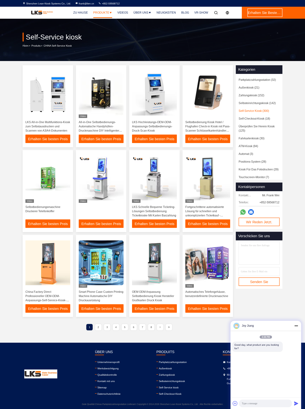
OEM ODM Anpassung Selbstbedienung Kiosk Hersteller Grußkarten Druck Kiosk (153, 296)
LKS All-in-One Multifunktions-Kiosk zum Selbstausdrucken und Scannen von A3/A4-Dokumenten (47, 126)
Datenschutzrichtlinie (109, 393)
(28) (252, 161)
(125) (257, 128)
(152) (251, 95)
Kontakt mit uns (106, 381)
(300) (254, 110)
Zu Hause (80, 12)
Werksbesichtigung (108, 368)
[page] (160, 327)
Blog (185, 12)
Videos (122, 12)
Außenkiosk (165, 368)
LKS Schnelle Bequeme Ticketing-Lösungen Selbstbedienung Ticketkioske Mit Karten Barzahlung (154, 211)
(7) (254, 177)
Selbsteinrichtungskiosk (172, 381)
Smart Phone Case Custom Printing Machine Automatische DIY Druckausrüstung (101, 296)
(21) (249, 87)
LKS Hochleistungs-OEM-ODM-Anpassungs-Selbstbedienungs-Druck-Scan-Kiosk (152, 126)
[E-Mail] (251, 212)
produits (36, 45)
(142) (257, 103)
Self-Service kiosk (169, 387)
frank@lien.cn (86, 3)
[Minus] (296, 326)
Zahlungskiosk (167, 374)
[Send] (296, 403)
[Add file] (235, 403)
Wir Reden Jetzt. (259, 222)
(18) (254, 118)
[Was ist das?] (243, 212)
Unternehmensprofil (108, 362)
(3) (246, 153)
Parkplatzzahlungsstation (173, 362)
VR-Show (201, 12)
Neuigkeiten (166, 12)
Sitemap (102, 387)
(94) (248, 146)
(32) (257, 79)
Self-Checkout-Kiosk (170, 393)
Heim (25, 45)
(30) (251, 138)
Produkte (101, 12)
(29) (259, 169)
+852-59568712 (110, 3)
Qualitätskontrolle (107, 374)
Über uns (140, 12)
